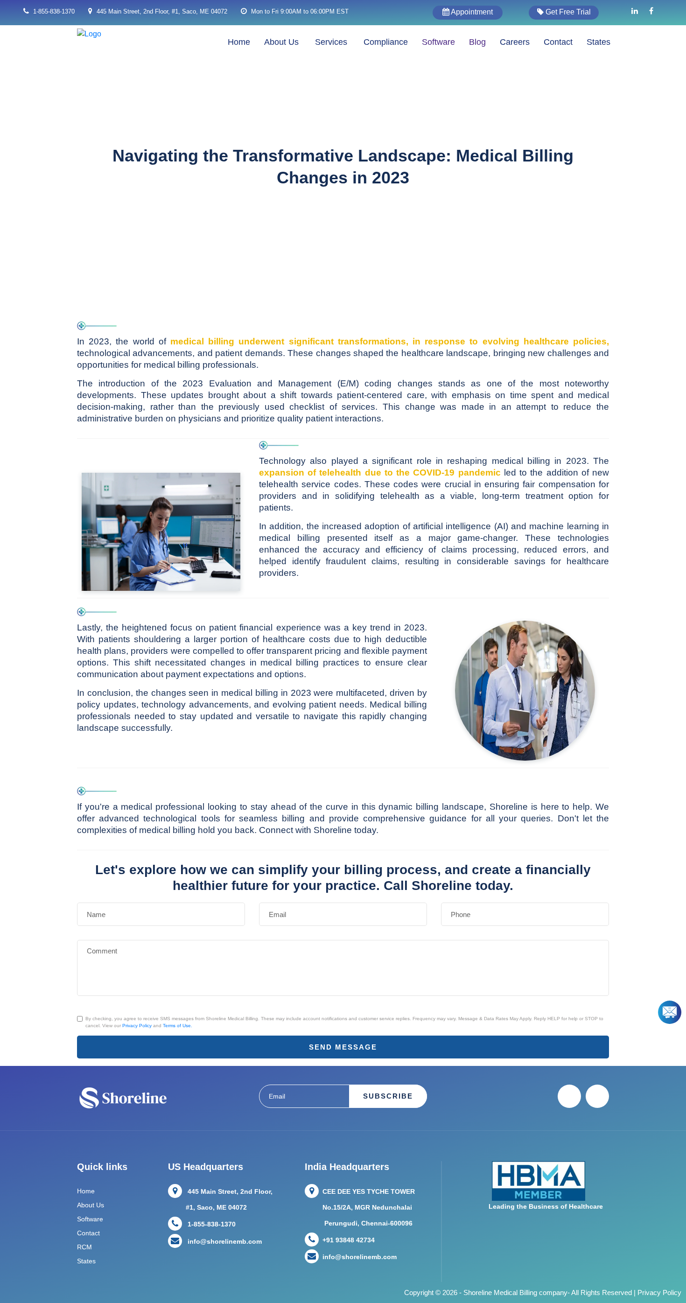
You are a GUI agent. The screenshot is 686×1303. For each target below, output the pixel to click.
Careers (515, 42)
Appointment (471, 12)
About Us (90, 1205)
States (598, 42)
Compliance (386, 42)
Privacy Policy (137, 1025)
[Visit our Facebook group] (651, 11)
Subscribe (388, 1096)
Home (239, 42)
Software (438, 42)
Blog (477, 42)
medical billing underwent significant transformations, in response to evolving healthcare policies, (389, 341)
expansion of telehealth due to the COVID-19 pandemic (380, 472)
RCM (84, 1247)
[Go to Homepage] (89, 33)
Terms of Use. (177, 1025)
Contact (558, 42)
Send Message (343, 1047)
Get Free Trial (567, 12)
